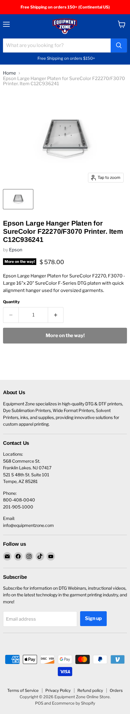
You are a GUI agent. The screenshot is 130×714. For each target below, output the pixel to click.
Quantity (11, 302)
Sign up (93, 618)
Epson (15, 250)
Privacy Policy (58, 690)
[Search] (119, 45)
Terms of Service (23, 690)
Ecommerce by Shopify (73, 703)
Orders (116, 690)
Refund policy (90, 690)
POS (39, 703)
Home (9, 73)
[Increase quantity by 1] (55, 315)
